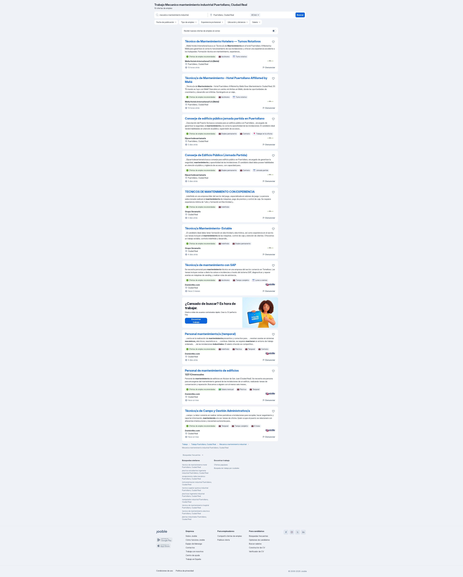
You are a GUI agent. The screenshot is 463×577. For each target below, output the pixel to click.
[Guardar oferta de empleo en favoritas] (273, 41)
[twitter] (297, 532)
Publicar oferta (223, 540)
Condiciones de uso (164, 571)
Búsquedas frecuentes (191, 455)
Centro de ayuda (193, 555)
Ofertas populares (221, 465)
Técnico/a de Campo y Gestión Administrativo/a (217, 411)
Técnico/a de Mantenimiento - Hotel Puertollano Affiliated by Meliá (226, 80)
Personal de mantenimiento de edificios (212, 370)
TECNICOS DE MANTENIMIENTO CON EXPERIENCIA (220, 191)
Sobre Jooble (191, 536)
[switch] (274, 31)
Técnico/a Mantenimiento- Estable (208, 228)
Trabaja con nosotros (194, 551)
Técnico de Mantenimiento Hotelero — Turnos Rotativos (223, 41)
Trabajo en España (193, 559)
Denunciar (270, 67)
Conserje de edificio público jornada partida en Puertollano (224, 118)
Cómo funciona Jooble (195, 540)
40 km (254, 15)
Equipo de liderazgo (194, 544)
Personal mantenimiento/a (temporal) (210, 334)
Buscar (300, 15)
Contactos (190, 547)
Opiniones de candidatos (259, 540)
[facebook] (286, 532)
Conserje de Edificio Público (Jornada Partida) (216, 155)
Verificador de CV (256, 551)
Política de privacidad (185, 571)
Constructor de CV (257, 547)
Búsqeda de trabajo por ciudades (226, 468)
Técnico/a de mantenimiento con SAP (210, 265)
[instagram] (291, 532)
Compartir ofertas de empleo (229, 536)
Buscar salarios (255, 544)
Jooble (304, 571)
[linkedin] (303, 532)
